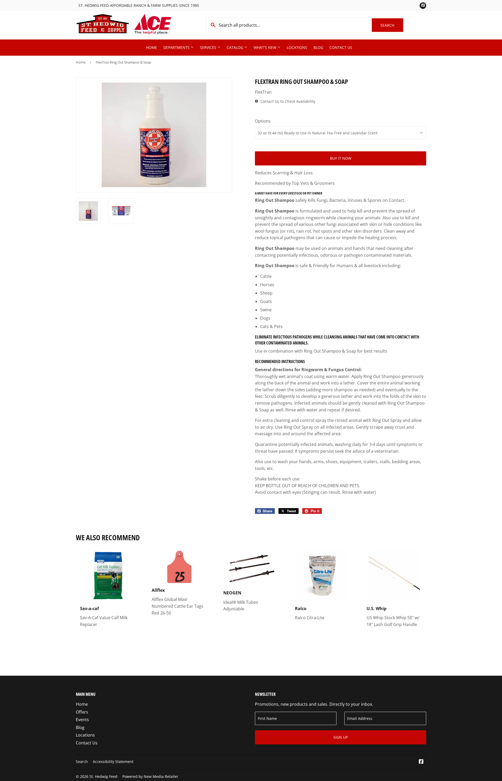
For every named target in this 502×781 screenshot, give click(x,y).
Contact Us (340, 47)
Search (391, 25)
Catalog (235, 47)
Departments (177, 47)
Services (208, 47)
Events (82, 719)
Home (151, 47)
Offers (82, 712)
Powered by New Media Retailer (150, 776)
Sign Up (340, 737)
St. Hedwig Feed (103, 776)
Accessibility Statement (113, 761)
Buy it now (340, 158)
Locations (297, 47)
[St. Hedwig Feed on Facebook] (421, 762)
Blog (318, 47)
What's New (265, 47)
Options (263, 121)
